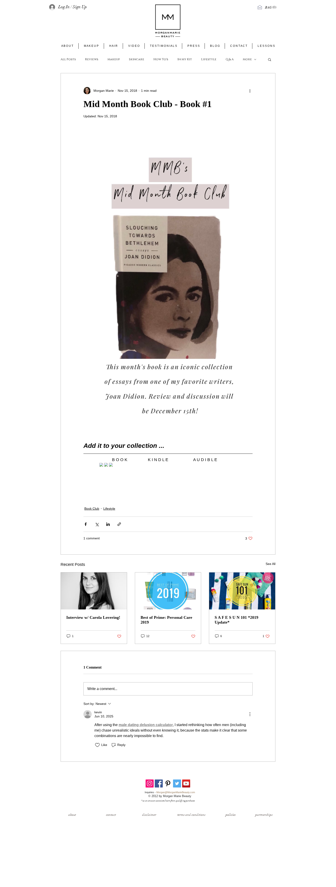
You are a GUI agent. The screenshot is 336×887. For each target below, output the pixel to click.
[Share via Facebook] (85, 524)
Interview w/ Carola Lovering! (93, 617)
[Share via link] (119, 524)
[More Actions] (250, 714)
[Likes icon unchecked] (97, 745)
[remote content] (168, 465)
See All (270, 564)
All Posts (68, 59)
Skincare (136, 59)
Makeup (113, 59)
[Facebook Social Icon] (159, 783)
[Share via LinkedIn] (108, 524)
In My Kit (184, 59)
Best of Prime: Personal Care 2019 (166, 620)
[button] (271, 7)
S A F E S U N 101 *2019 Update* (236, 620)
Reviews (91, 59)
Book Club (91, 508)
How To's (160, 59)
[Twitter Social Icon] (177, 783)
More (247, 59)
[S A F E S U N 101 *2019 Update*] (242, 590)
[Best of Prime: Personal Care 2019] (168, 590)
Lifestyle (208, 59)
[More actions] (250, 90)
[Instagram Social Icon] (150, 783)
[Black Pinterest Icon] (168, 783)
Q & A (230, 59)
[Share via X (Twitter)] (97, 524)
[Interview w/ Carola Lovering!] (94, 590)
